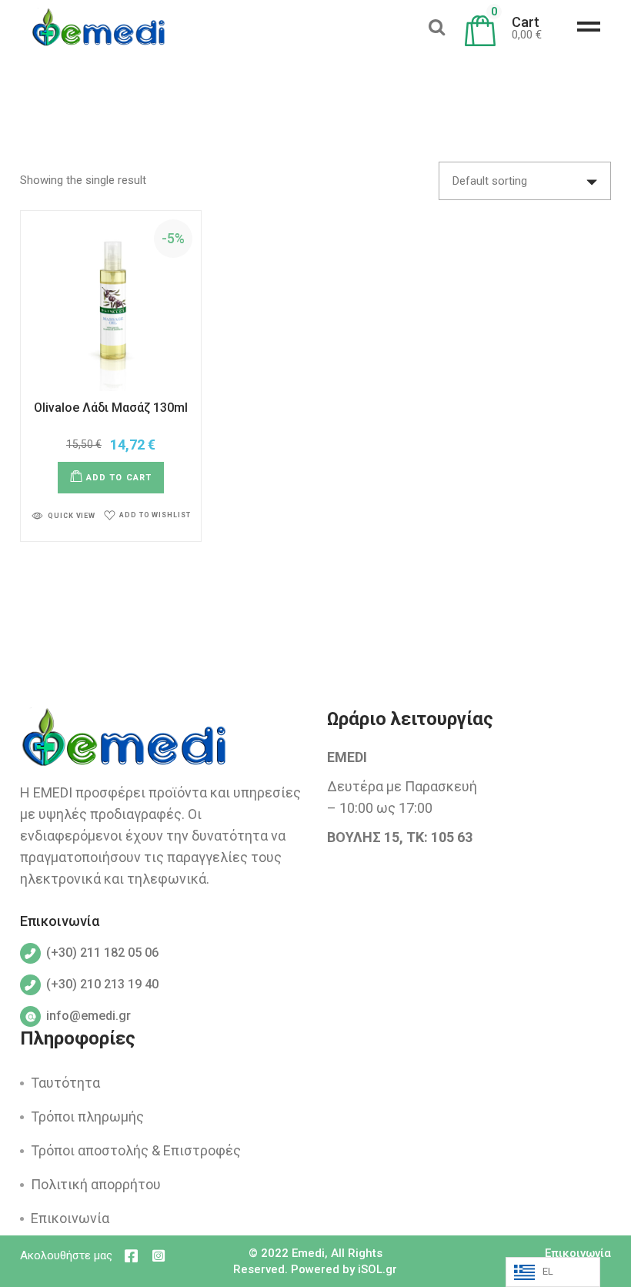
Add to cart (119, 478)
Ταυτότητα (65, 1083)
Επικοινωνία (70, 1218)
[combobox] (525, 181)
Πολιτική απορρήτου (96, 1184)
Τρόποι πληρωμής (87, 1116)
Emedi (308, 1253)
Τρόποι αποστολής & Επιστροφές (136, 1150)
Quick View (71, 516)
